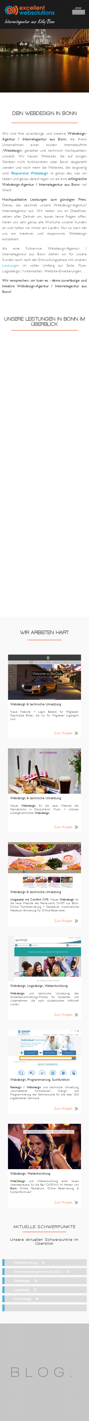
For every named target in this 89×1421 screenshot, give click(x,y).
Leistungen (10, 265)
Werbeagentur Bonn (30, 23)
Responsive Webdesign (29, 173)
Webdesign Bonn (30, 12)
